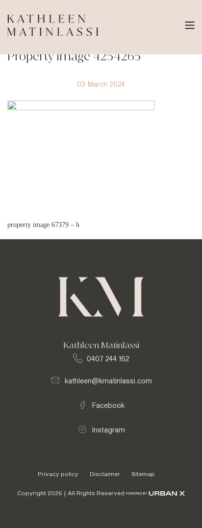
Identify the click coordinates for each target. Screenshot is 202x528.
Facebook (108, 405)
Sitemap (143, 474)
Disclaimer (106, 474)
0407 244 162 (108, 358)
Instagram (108, 430)
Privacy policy (59, 474)
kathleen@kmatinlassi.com (108, 380)
